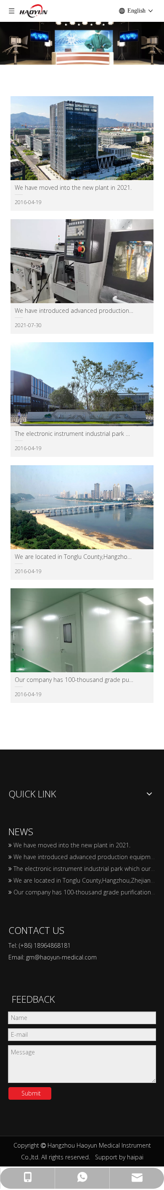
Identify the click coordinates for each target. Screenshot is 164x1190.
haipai (135, 1157)
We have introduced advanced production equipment (86, 857)
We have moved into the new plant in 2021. (71, 845)
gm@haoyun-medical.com (61, 957)
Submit (31, 1093)
